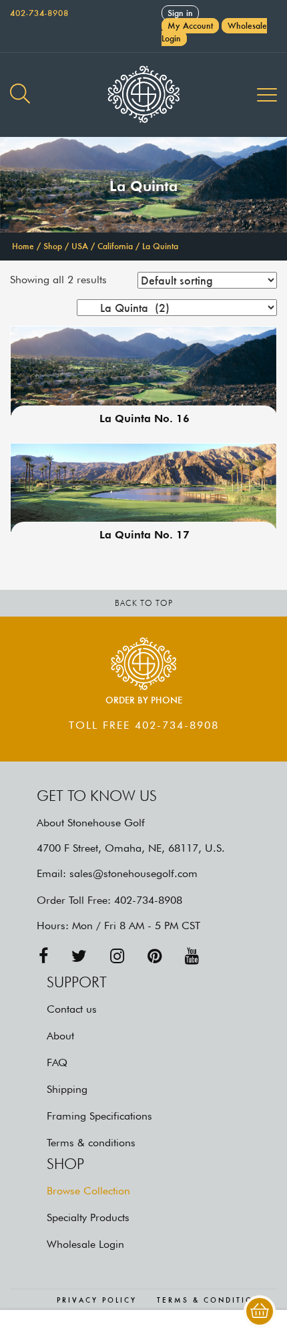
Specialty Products (88, 1217)
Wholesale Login (85, 1244)
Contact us (72, 1009)
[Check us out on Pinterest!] (154, 956)
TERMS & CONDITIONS (212, 1300)
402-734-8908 (39, 13)
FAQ (57, 1062)
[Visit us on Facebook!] (43, 956)
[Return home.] (143, 94)
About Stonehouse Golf (91, 822)
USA (79, 246)
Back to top (144, 603)
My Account (190, 26)
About (60, 1035)
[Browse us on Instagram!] (117, 956)
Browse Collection (88, 1190)
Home (23, 246)
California (115, 246)
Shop (52, 246)
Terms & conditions (91, 1142)
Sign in (180, 13)
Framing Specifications (99, 1116)
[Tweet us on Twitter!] (79, 956)
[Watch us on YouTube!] (192, 956)
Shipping (67, 1089)
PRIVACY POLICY (97, 1300)
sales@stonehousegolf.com (133, 873)
